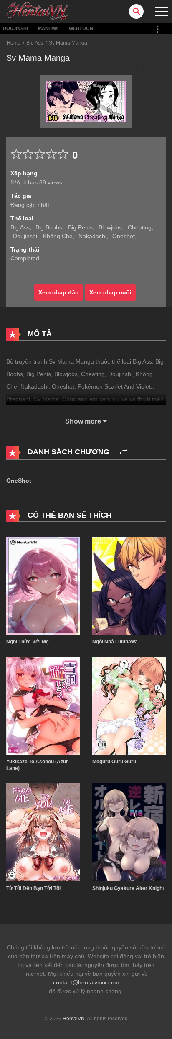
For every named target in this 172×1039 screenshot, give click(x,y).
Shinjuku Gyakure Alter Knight (128, 888)
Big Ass (34, 43)
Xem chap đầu (58, 292)
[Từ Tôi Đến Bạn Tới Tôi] (43, 832)
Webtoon (81, 28)
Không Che (58, 236)
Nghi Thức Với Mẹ (27, 642)
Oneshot (123, 236)
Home (13, 43)
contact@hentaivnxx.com (86, 982)
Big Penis (80, 227)
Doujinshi (15, 28)
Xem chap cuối (110, 292)
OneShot (18, 480)
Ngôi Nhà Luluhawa (115, 642)
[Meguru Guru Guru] (129, 705)
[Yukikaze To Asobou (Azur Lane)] (43, 705)
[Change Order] (123, 452)
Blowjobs (110, 227)
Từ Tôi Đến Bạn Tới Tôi (33, 888)
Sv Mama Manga (68, 43)
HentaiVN (74, 1019)
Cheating (140, 227)
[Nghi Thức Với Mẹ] (43, 585)
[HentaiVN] (37, 10)
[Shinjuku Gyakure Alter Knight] (129, 832)
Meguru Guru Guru (114, 762)
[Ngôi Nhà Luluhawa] (129, 585)
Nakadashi (92, 236)
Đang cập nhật (29, 205)
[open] (161, 11)
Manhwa (48, 28)
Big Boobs (48, 227)
